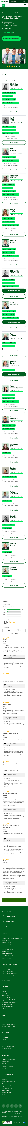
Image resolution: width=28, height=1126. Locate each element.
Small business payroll (8, 975)
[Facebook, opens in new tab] (7, 1106)
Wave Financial (6, 980)
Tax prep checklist (6, 997)
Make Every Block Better (8, 1081)
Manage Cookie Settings (8, 1024)
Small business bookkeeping (9, 973)
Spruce (4, 1039)
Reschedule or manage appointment (12, 938)
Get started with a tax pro (11, 38)
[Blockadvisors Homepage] (14, 1)
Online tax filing (6, 940)
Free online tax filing (7, 944)
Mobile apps (5, 993)
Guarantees (5, 1097)
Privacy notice (5, 1022)
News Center (5, 1090)
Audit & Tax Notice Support (9, 955)
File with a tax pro (6, 942)
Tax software (5, 947)
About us (4, 1079)
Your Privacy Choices (18, 1122)
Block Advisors (6, 969)
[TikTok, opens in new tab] (3, 1106)
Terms (3, 1019)
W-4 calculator (6, 1008)
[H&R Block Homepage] (4, 1)
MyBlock (4, 991)
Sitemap (4, 1068)
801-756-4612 (7, 28)
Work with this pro (14, 290)
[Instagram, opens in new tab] (12, 1106)
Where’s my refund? (7, 1006)
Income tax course (7, 1088)
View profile (14, 112)
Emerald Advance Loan (8, 1046)
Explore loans (5, 1037)
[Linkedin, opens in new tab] (20, 1106)
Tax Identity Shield (7, 953)
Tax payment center (7, 1004)
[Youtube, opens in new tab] (16, 1106)
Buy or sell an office (7, 1086)
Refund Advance (6, 1048)
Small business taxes (7, 971)
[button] (21, 5)
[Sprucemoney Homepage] (23, 1)
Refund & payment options (9, 1002)
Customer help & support (9, 1059)
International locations (8, 1066)
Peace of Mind (5, 951)
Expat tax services (6, 958)
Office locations (6, 1064)
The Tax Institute (6, 1095)
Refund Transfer (6, 1044)
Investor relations (6, 1092)
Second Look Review (7, 949)
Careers (4, 1083)
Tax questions (5, 1061)
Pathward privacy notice (8, 1026)
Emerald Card (5, 1041)
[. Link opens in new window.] (7, 1123)
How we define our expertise (7, 80)
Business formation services (9, 978)
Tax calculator (5, 995)
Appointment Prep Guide (8, 1000)
